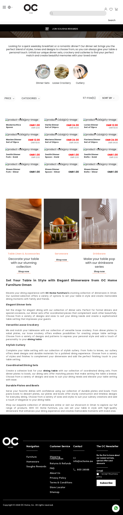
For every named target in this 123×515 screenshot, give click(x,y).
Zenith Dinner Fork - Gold (13, 155)
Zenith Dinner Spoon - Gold (52, 155)
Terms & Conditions (61, 483)
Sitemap (55, 492)
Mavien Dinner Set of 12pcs (13, 141)
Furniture (31, 457)
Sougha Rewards (36, 466)
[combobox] (77, 13)
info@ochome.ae (83, 461)
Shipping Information (56, 458)
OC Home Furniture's (57, 293)
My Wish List (111, 9)
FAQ (52, 468)
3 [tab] (25, 119)
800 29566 (83, 470)
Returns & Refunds (60, 463)
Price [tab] (7, 98)
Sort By (107, 98)
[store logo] (31, 8)
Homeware (32, 462)
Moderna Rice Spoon (13, 126)
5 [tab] (65, 119)
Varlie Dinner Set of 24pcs (52, 126)
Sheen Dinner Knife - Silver (91, 170)
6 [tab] (67, 119)
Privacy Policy (58, 478)
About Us (55, 473)
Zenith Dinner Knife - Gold (91, 155)
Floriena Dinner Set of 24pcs (92, 141)
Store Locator (57, 487)
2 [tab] (22, 119)
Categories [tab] (29, 98)
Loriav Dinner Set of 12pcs (91, 126)
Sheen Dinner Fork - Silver (13, 170)
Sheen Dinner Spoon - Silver (52, 170)
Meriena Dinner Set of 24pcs (53, 141)
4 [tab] (62, 119)
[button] (9, 7)
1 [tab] (20, 119)
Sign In (105, 9)
